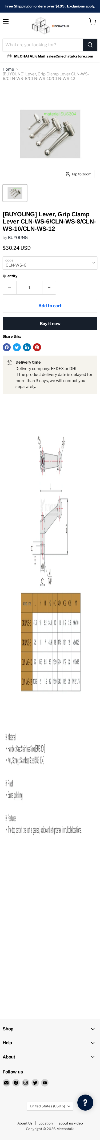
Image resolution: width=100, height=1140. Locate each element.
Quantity (10, 276)
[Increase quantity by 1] (49, 288)
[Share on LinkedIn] (27, 347)
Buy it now (50, 323)
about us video (71, 1123)
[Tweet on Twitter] (17, 347)
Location (45, 1123)
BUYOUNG (18, 237)
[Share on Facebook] (7, 347)
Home (8, 69)
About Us (25, 1123)
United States (47, 1106)
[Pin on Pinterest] (37, 347)
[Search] (90, 45)
